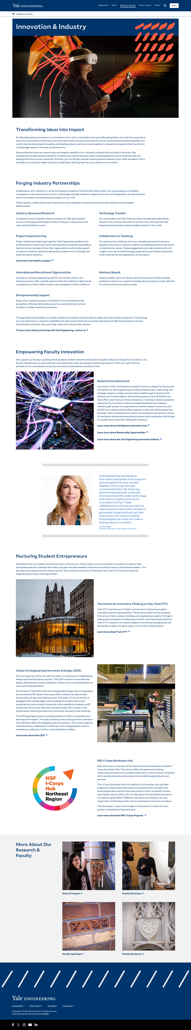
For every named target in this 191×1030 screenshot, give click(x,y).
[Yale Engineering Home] (29, 5)
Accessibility (18, 1006)
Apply (174, 6)
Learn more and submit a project (33, 260)
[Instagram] (24, 1025)
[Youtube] (30, 1025)
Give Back (52, 1006)
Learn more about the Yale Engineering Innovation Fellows (128, 439)
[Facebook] (13, 1025)
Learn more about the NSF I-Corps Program (120, 815)
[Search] (165, 6)
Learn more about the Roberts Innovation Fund (122, 425)
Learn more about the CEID (30, 735)
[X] (18, 1024)
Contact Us (68, 1006)
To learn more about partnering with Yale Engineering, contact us (51, 330)
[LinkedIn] (36, 1025)
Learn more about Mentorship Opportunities (121, 432)
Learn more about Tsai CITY (112, 632)
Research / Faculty (25, 14)
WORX (46, 1014)
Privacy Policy (36, 1006)
